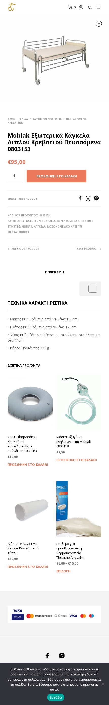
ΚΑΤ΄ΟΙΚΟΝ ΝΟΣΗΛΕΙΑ (47, 119)
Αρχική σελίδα (18, 119)
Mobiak (24, 232)
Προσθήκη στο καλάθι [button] (28, 464)
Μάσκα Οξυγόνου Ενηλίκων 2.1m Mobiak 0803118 (73, 441)
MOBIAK (27, 226)
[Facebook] (82, 199)
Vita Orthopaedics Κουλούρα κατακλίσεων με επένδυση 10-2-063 (22, 443)
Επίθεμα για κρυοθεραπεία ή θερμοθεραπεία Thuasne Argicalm (70, 550)
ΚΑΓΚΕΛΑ (40, 226)
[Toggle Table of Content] (90, 288)
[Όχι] (102, 683)
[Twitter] (90, 199)
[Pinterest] (97, 199)
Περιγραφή (54, 272)
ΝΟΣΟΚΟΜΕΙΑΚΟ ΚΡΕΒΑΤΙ (64, 226)
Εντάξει (56, 697)
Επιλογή (63, 571)
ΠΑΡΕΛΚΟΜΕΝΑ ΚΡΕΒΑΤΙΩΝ (75, 221)
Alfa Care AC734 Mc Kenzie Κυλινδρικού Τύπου (23, 548)
